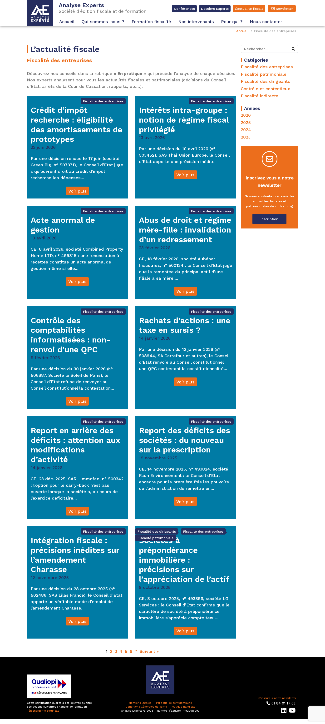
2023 (246, 136)
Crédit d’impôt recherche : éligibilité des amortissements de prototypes (76, 124)
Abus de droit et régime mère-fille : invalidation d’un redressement (185, 229)
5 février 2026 (45, 357)
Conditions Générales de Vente (146, 706)
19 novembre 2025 (158, 457)
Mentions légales (140, 702)
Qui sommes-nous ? (103, 21)
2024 (246, 129)
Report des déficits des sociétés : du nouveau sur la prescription (184, 440)
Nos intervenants (196, 21)
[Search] (293, 49)
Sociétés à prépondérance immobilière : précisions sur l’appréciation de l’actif (184, 560)
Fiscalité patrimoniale (155, 538)
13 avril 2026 (152, 137)
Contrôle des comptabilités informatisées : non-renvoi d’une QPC (71, 335)
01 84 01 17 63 (283, 703)
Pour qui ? (232, 21)
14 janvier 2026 (155, 338)
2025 (246, 122)
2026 (246, 115)
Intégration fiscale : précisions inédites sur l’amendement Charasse (75, 555)
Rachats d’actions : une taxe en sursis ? (184, 325)
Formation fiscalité (151, 21)
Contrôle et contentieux (265, 88)
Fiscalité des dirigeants (157, 531)
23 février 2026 (154, 247)
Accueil (66, 21)
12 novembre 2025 (50, 577)
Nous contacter (266, 21)
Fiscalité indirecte (259, 95)
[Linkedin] (284, 710)
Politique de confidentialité (174, 702)
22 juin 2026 (43, 147)
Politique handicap (183, 706)
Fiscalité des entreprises (103, 101)
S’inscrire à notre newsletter (277, 698)
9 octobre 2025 (155, 587)
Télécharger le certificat (43, 710)
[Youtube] (292, 710)
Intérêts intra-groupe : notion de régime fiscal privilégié (184, 119)
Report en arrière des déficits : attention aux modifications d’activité (75, 445)
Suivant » (149, 651)
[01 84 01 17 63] (268, 703)
